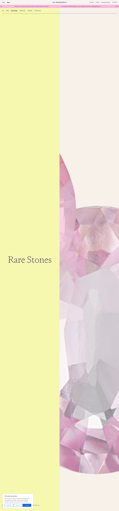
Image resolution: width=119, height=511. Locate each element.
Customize (9, 505)
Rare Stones (14, 10)
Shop (8, 2)
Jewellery (29, 10)
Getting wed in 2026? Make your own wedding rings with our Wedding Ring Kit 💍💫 (60, 6)
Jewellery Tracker (105, 2)
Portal (97, 2)
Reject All (18, 505)
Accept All (27, 505)
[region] (18, 501)
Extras (7, 10)
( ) (116, 2)
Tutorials (91, 2)
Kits (3, 10)
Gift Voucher (37, 10)
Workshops (22, 10)
